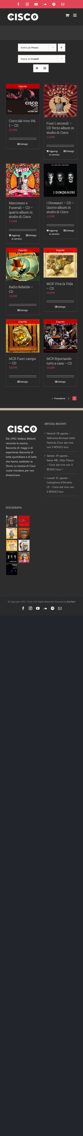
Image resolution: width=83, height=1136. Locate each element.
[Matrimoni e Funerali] (24, 557)
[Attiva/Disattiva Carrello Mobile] (67, 15)
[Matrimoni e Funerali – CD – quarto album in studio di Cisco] (22, 180)
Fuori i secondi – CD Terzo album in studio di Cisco (60, 128)
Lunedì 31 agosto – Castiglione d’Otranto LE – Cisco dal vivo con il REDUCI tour (60, 484)
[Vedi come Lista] (44, 68)
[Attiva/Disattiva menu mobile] (75, 15)
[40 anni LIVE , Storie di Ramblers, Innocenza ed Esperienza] (11, 545)
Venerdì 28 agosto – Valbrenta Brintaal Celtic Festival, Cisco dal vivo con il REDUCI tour (61, 440)
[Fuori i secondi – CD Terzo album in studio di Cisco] (60, 100)
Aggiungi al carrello (54, 153)
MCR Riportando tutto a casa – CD (59, 360)
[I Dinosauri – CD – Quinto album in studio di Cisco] (60, 180)
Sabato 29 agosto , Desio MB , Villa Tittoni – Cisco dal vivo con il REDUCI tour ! (60, 462)
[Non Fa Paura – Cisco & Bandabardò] (11, 533)
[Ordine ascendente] (61, 47)
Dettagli (24, 144)
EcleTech (71, 601)
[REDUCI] (11, 521)
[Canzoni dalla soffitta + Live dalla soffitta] (24, 533)
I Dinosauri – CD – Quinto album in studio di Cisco (60, 207)
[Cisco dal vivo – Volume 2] (11, 569)
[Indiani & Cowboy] (24, 545)
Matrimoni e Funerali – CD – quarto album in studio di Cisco (21, 210)
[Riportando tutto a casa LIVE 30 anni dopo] (24, 521)
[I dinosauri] (11, 557)
